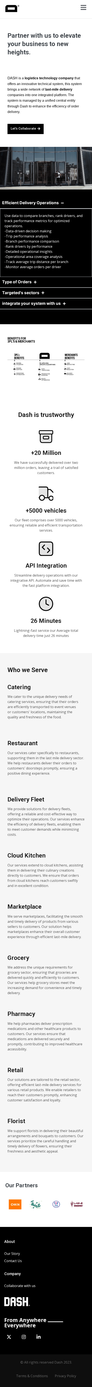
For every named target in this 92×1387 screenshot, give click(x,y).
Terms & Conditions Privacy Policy (46, 1376)
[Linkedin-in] (38, 1337)
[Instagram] (23, 1337)
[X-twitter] (9, 1337)
